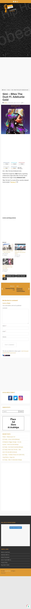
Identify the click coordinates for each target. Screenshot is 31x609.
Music (8, 89)
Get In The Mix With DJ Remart (10, 452)
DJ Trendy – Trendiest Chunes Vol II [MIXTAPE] (13, 454)
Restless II (13, 182)
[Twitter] (15, 398)
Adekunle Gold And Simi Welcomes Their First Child (7, 267)
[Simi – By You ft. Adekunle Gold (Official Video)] (20, 247)
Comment (5, 308)
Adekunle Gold (10, 276)
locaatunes (18, 102)
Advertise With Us (5, 554)
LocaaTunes (7, 571)
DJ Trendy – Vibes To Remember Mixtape (12, 459)
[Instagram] (20, 398)
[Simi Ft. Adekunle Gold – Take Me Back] (8, 247)
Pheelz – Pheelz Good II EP (9, 436)
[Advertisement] (15, 33)
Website (4, 337)
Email (4, 331)
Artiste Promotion (5, 557)
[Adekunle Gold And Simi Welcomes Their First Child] (8, 262)
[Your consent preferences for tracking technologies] (28, 606)
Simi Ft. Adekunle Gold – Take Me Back (8, 251)
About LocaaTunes (5, 552)
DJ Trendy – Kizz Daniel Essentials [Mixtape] (13, 447)
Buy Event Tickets (5, 565)
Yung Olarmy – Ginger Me (8, 457)
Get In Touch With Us (6, 560)
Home (4, 89)
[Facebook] (10, 398)
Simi (5, 278)
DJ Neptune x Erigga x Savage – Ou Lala (12, 442)
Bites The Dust (21, 276)
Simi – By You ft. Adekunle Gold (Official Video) (20, 252)
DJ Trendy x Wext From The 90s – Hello (12, 449)
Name (4, 325)
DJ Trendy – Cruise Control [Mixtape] (11, 439)
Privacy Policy (4, 562)
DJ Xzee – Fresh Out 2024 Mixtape (11, 444)
